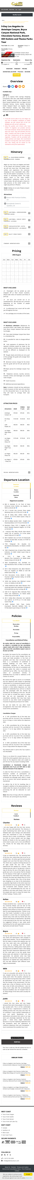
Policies (20, 71)
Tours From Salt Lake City (10, 1121)
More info (29, 1178)
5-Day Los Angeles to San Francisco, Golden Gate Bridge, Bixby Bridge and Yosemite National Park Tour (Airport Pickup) (16, 1072)
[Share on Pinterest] (16, 86)
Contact (17, 1171)
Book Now (17, 75)
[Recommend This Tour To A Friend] (23, 86)
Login (19, 9)
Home (3, 20)
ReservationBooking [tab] (16, 625)
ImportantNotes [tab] (16, 496)
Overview (9, 68)
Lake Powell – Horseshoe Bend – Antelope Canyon (15, 213)
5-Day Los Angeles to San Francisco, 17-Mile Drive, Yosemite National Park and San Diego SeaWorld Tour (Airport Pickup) (17, 1096)
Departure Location (9, 71)
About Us (7, 1167)
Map (16, 64)
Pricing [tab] (16, 633)
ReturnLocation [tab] (16, 491)
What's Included (9, 288)
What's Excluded (9, 322)
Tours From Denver (8, 1119)
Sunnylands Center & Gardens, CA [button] (14, 205)
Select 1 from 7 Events (13, 234)
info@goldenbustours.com (11, 1161)
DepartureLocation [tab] (16, 485)
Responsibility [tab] (16, 636)
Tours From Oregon (8, 1114)
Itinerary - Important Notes (12, 243)
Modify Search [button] (17, 15)
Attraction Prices (10, 403)
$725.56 (25, 1075)
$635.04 (25, 1083)
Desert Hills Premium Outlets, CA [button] (16, 199)
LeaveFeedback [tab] (16, 815)
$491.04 (25, 1067)
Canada (5, 1128)
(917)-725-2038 (4, 9)
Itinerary (17, 68)
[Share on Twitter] (13, 86)
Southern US (6, 1130)
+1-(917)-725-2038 (8, 1158)
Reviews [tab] (16, 810)
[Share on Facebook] (9, 86)
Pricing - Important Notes (11, 472)
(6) (11, 55)
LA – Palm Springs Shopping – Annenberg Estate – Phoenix (14, 158)
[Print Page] (20, 86)
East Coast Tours (7, 1135)
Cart (16, 9)
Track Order (11, 9)
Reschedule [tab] (16, 629)
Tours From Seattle (8, 1117)
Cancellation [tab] (16, 620)
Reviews (27, 71)
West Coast (6, 1132)
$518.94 (25, 1099)
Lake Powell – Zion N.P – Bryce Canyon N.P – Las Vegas (15, 220)
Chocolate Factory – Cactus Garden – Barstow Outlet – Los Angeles (15, 227)
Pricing (24, 68)
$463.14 (25, 1091)
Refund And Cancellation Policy (11, 1169)
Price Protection (26, 1169)
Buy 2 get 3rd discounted (17, 1037)
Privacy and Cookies (23, 1167)
